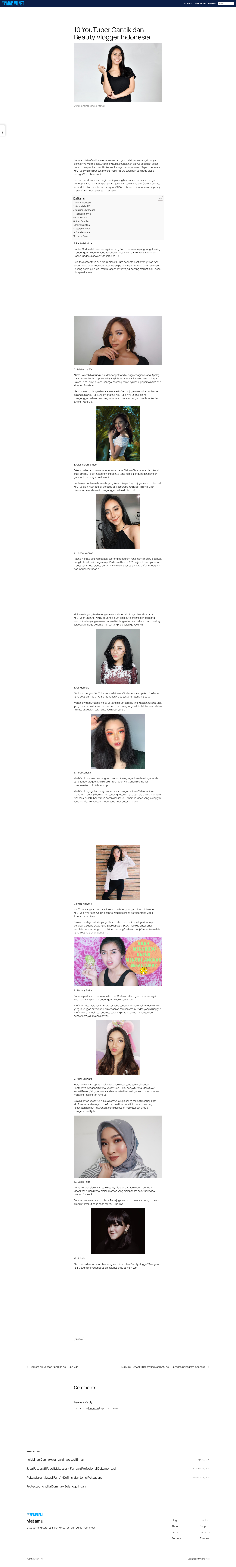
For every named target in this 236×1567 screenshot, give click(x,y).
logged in (93, 1408)
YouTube (79, 1339)
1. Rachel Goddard (82, 202)
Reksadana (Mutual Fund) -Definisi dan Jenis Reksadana (64, 1477)
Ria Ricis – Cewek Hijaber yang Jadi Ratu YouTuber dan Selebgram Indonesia (163, 1366)
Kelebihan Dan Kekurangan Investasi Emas (55, 1459)
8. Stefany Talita (81, 228)
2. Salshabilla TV (81, 206)
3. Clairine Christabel (84, 209)
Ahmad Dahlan (89, 105)
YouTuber (79, 170)
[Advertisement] (118, 137)
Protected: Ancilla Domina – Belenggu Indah (56, 1486)
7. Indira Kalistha (81, 224)
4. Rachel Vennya (82, 213)
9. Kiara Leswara (81, 232)
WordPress (205, 1558)
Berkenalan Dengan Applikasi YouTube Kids (54, 1366)
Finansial (188, 3)
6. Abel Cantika (81, 221)
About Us (212, 3)
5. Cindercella (80, 217)
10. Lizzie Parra (80, 236)
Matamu (34, 1521)
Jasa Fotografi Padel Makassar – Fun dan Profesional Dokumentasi (71, 1468)
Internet (101, 105)
